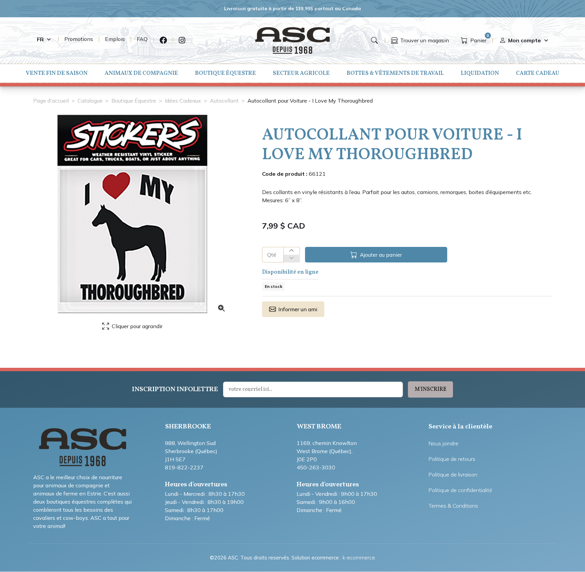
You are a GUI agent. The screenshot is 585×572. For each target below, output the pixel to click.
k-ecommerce (359, 557)
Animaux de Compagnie (141, 73)
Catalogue (90, 100)
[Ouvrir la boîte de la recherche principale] (374, 40)
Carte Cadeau (537, 73)
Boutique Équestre (225, 73)
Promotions (78, 39)
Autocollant (224, 100)
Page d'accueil (51, 100)
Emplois (115, 39)
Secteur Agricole (301, 73)
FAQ (142, 39)
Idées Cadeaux (183, 100)
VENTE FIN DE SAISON (57, 73)
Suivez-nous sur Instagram (182, 40)
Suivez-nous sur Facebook (163, 40)
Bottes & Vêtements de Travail (395, 73)
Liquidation (480, 73)
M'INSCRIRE (430, 389)
